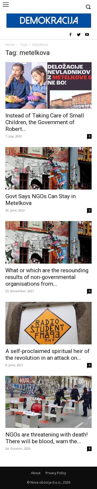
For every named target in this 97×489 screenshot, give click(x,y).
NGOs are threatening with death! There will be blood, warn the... (46, 438)
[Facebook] (70, 35)
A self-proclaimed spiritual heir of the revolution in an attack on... (47, 354)
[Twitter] (78, 35)
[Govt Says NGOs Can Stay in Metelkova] (48, 168)
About (35, 473)
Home (10, 44)
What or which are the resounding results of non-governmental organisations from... (46, 277)
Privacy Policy (56, 473)
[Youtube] (87, 35)
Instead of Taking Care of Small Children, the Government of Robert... (44, 122)
